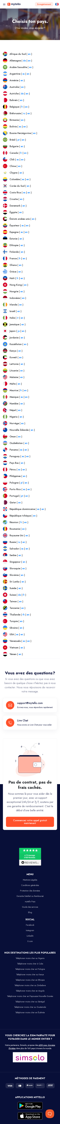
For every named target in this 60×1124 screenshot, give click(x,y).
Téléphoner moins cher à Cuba (30, 963)
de (24, 60)
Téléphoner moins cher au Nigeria (30, 958)
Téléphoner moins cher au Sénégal (30, 1001)
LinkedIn (30, 935)
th (23, 614)
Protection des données (30, 890)
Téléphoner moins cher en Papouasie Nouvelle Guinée (30, 996)
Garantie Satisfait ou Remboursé (30, 896)
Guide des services (30, 906)
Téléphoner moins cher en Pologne (30, 969)
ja (19, 331)
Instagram (30, 930)
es (23, 73)
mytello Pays (30, 901)
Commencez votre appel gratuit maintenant (30, 822)
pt (18, 139)
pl (22, 482)
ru (24, 113)
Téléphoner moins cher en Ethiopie (30, 979)
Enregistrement (44, 4)
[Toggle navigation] (4, 4)
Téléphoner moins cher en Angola (30, 990)
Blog (30, 912)
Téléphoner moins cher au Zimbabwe (30, 985)
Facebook (30, 925)
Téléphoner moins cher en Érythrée (30, 1012)
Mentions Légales (30, 879)
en (29, 54)
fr (22, 106)
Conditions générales (30, 885)
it (17, 318)
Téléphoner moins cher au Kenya (30, 974)
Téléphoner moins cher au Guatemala (30, 1007)
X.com (30, 941)
